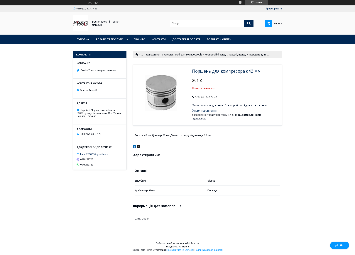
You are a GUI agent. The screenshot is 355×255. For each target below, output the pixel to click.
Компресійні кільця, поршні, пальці (225, 54)
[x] (138, 147)
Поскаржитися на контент (179, 250)
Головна (83, 39)
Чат (342, 245)
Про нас (139, 39)
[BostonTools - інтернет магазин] (80, 29)
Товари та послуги (109, 39)
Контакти (159, 39)
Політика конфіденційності (209, 250)
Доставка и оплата (186, 39)
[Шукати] (248, 23)
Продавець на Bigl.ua (177, 246)
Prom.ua (195, 243)
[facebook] (134, 147)
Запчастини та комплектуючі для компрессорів (174, 54)
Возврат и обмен (219, 39)
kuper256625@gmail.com (94, 154)
